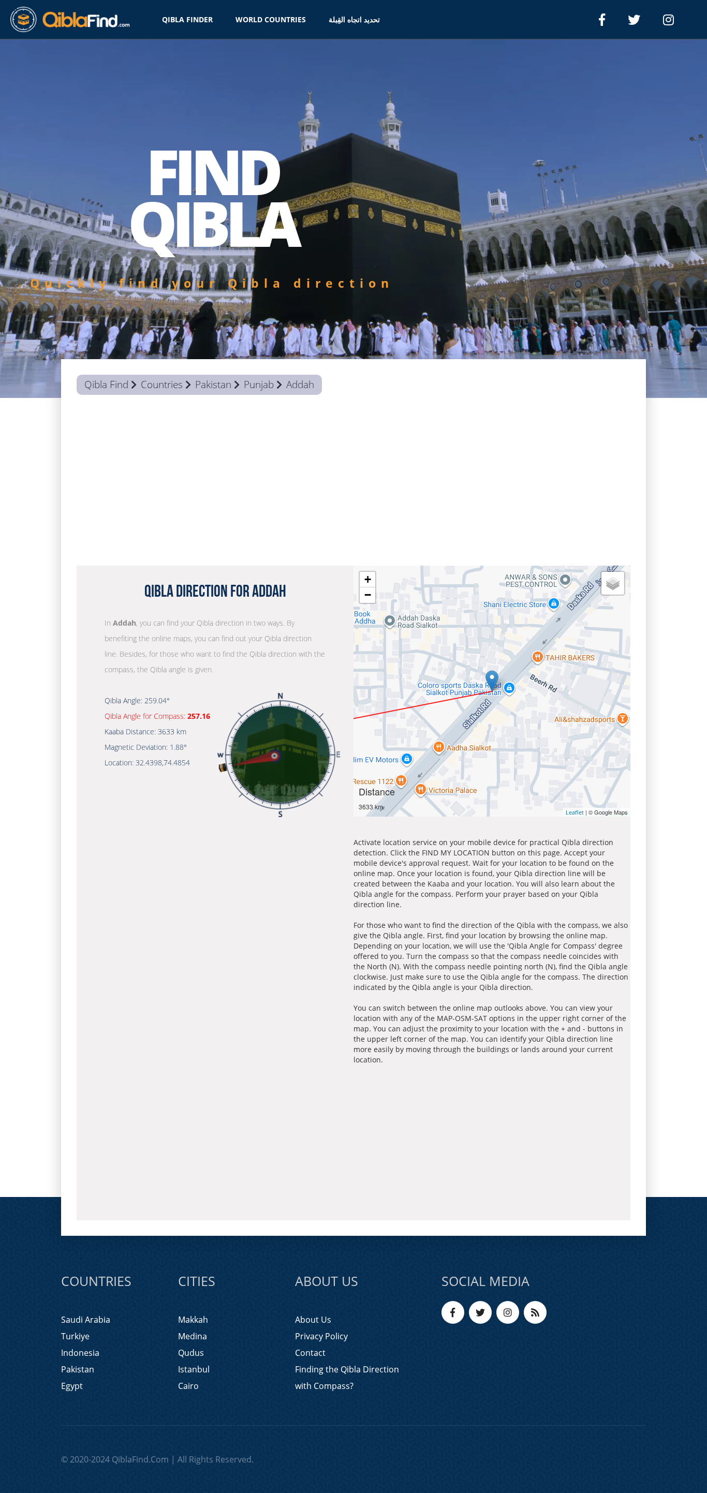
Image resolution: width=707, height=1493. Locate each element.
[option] (353, 218)
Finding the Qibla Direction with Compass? (347, 1378)
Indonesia (80, 1352)
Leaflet (575, 812)
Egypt (72, 1386)
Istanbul (194, 1369)
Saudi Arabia (85, 1319)
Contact (310, 1352)
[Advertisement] (353, 482)
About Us (313, 1319)
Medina (192, 1336)
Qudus (191, 1352)
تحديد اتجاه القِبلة (354, 19)
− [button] (367, 594)
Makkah (193, 1319)
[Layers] (612, 583)
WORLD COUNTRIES (270, 19)
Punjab (259, 384)
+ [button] (367, 579)
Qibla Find (106, 384)
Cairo (188, 1386)
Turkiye (75, 1336)
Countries (162, 384)
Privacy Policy (321, 1336)
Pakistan (213, 384)
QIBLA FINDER (187, 19)
